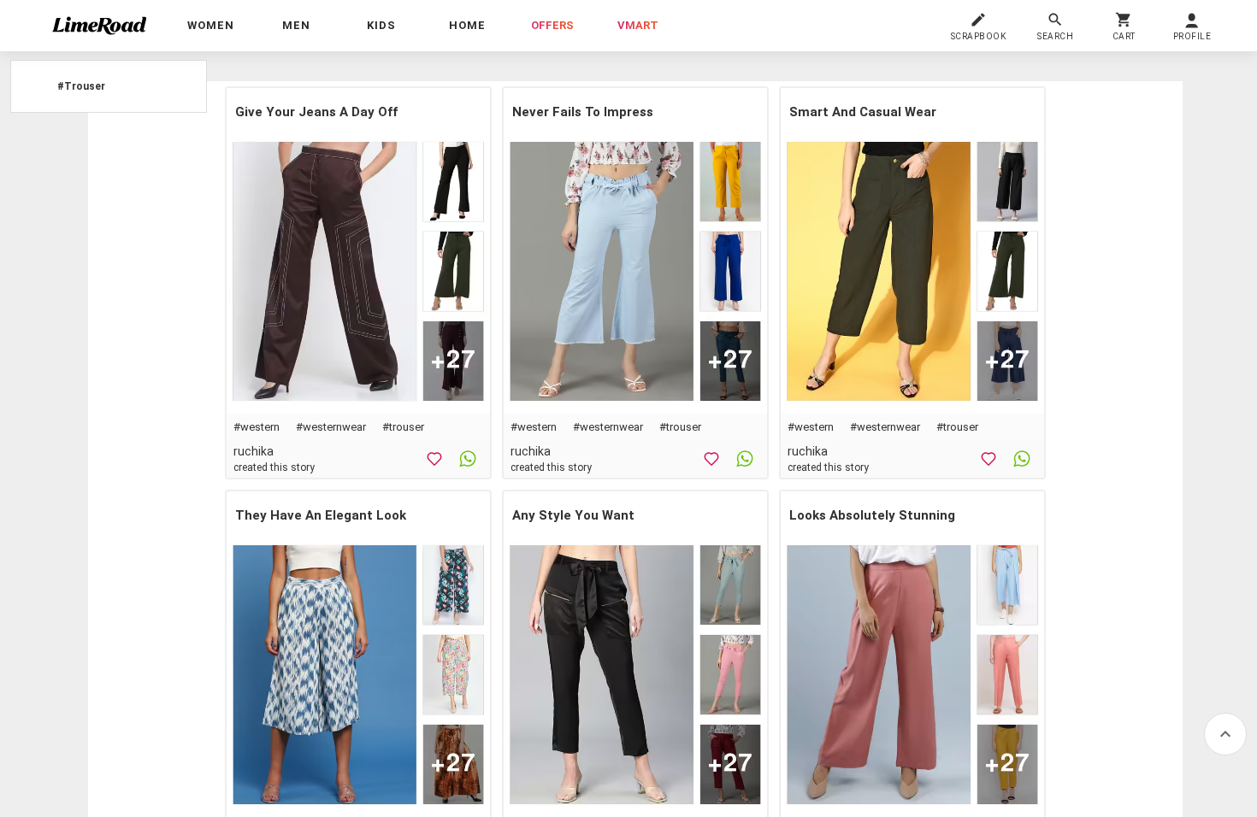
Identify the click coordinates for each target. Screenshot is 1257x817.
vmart (637, 25)
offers (552, 25)
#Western (256, 426)
